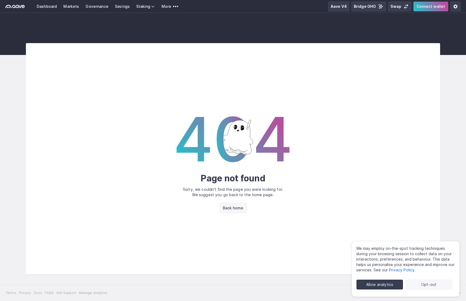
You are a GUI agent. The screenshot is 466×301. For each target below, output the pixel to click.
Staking (143, 6)
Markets (71, 6)
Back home (233, 208)
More (166, 6)
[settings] (455, 6)
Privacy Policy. (402, 270)
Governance (96, 6)
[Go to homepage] (15, 6)
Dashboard (47, 6)
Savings (122, 6)
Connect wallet (431, 6)
